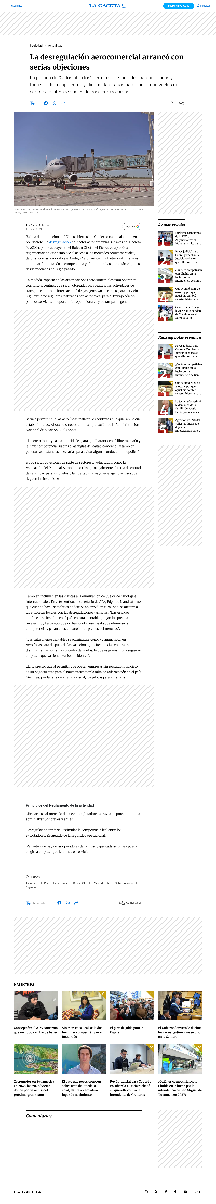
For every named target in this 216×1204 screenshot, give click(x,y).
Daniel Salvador (40, 225)
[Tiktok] (175, 1192)
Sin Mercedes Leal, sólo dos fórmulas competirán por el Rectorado (82, 1032)
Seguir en (130, 226)
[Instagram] (146, 1192)
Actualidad (55, 45)
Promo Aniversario (178, 6)
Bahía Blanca (61, 883)
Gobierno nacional (126, 883)
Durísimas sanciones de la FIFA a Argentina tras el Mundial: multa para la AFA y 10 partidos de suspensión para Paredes (188, 243)
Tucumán (31, 883)
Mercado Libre (102, 883)
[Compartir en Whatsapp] (54, 104)
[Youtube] (185, 1192)
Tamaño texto (41, 903)
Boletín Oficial (81, 883)
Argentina (31, 887)
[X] (156, 1192)
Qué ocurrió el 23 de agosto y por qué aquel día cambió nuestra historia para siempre (188, 295)
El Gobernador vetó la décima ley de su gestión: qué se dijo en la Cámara (180, 1032)
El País (45, 883)
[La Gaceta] (108, 6)
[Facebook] (166, 1192)
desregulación (60, 242)
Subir (199, 1192)
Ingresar (205, 6)
